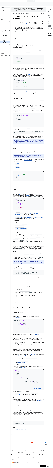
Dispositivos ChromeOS (28, 454)
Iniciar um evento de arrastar (21, 362)
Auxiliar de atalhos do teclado (19, 186)
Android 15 (33, 453)
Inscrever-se (43, 466)
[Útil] (42, 13)
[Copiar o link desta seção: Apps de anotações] (21, 266)
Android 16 (33, 452)
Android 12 (33, 457)
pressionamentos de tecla (34, 40)
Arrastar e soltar (33, 354)
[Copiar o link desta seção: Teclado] (17, 38)
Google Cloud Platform (34, 462)
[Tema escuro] (42, 55)
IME (34, 100)
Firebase (28, 462)
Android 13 (33, 456)
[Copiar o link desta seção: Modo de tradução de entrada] (27, 409)
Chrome (25, 462)
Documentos (27, 13)
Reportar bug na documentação (48, 453)
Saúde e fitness (20, 453)
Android (21, 462)
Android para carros (27, 455)
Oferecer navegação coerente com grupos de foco (29, 91)
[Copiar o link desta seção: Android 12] (17, 244)
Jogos (19, 451)
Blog (11, 458)
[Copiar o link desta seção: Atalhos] (16, 148)
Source (12, 455)
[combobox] (31, 1)
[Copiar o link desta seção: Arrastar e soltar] (19, 348)
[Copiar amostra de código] (43, 55)
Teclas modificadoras (18, 184)
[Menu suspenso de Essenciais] (12, 1)
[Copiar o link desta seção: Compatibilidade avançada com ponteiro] (28, 364)
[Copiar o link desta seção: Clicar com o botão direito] (23, 312)
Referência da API (41, 454)
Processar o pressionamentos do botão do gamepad (29, 405)
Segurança (12, 454)
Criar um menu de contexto (36, 334)
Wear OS (26, 453)
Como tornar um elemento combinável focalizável (29, 66)
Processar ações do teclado (25, 23)
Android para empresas (14, 453)
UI (10, 3)
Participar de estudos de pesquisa (49, 456)
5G (18, 457)
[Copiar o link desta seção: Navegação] (18, 43)
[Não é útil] (43, 13)
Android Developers (15, 13)
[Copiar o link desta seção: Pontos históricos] (20, 220)
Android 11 (33, 458)
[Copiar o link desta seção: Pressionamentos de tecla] (23, 98)
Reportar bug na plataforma (48, 451)
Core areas (7, 3)
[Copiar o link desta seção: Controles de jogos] (22, 397)
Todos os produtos (40, 462)
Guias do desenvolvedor (42, 453)
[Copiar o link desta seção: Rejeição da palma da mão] (23, 232)
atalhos (40, 40)
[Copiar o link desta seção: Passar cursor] (19, 336)
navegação (28, 40)
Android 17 (33, 451)
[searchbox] (5, 7)
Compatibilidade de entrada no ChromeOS (20, 429)
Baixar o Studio (41, 455)
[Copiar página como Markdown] (22, 18)
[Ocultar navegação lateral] (9, 466)
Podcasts (12, 459)
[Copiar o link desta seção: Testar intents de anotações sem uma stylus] (28, 284)
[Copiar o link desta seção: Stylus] (16, 189)
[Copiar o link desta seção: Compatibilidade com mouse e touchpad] (32, 307)
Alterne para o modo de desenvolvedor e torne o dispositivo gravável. (24, 288)
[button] (4, 10)
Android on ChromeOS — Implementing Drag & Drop (20, 355)
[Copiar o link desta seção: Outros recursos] (21, 427)
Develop (2, 3)
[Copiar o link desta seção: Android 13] (17, 251)
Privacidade (19, 456)
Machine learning (20, 452)
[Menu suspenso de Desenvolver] (19, 1)
